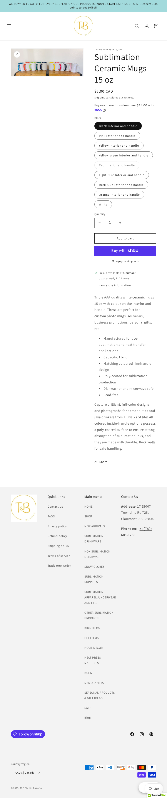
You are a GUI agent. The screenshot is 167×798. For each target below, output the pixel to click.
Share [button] (103, 462)
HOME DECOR (93, 648)
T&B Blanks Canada (31, 788)
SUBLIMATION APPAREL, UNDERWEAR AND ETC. (100, 597)
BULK (88, 673)
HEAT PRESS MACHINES (92, 660)
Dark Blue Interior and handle (121, 185)
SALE (87, 708)
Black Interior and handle (118, 126)
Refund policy (57, 536)
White (103, 204)
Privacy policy (57, 526)
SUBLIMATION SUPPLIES (94, 579)
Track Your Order (59, 566)
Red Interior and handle (119, 166)
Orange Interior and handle (119, 195)
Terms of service (59, 556)
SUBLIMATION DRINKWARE (94, 538)
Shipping (99, 97)
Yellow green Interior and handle (123, 155)
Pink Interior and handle (117, 136)
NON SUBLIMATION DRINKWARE (97, 554)
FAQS (51, 516)
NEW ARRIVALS (94, 526)
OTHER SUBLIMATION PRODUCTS (99, 615)
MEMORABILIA (94, 683)
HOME (88, 506)
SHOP (88, 516)
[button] (9, 26)
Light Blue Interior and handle (121, 175)
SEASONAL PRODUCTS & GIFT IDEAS (99, 695)
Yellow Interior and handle (119, 145)
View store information (115, 285)
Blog (87, 718)
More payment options (125, 261)
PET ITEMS (91, 638)
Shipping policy (58, 546)
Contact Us (55, 506)
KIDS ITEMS (92, 628)
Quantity (99, 214)
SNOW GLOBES (94, 567)
